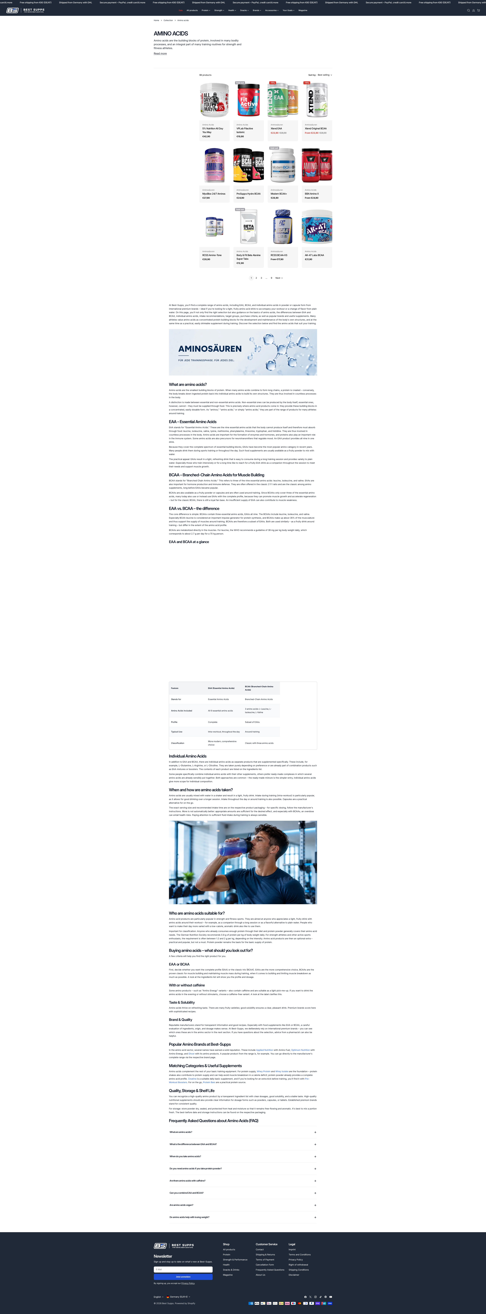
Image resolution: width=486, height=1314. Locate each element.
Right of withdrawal (298, 1264)
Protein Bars (209, 1082)
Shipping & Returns (265, 1254)
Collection (168, 20)
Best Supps (168, 1303)
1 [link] (251, 278)
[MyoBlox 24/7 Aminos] (214, 165)
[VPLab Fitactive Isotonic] (249, 100)
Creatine (192, 1078)
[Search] (468, 10)
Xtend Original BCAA (316, 128)
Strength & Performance (235, 1259)
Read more (160, 53)
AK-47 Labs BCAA (314, 255)
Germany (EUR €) (179, 1297)
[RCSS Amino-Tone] (214, 226)
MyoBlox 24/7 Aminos (213, 193)
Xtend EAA (276, 128)
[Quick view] (226, 85)
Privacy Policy (188, 1283)
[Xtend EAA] (283, 100)
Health (226, 1264)
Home (156, 20)
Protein (226, 1254)
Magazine (228, 1275)
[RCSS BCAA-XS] (283, 226)
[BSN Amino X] (317, 165)
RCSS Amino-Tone (212, 255)
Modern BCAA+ (279, 193)
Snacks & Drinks (231, 1270)
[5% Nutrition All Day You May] (214, 100)
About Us (260, 1275)
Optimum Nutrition (300, 1050)
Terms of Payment (265, 1259)
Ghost (191, 1053)
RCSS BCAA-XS (279, 255)
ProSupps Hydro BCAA (249, 193)
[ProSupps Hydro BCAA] (249, 165)
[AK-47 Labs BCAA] (317, 226)
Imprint (292, 1249)
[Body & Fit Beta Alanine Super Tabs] (249, 226)
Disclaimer (294, 1275)
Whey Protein (263, 1071)
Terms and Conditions (300, 1254)
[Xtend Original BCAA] (317, 100)
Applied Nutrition (264, 1050)
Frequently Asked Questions (270, 1270)
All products (229, 1249)
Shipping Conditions (299, 1270)
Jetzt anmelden (183, 1277)
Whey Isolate (281, 1071)
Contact (260, 1249)
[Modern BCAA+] (283, 165)
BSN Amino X (312, 193)
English (157, 1297)
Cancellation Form (265, 1264)
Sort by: (312, 75)
